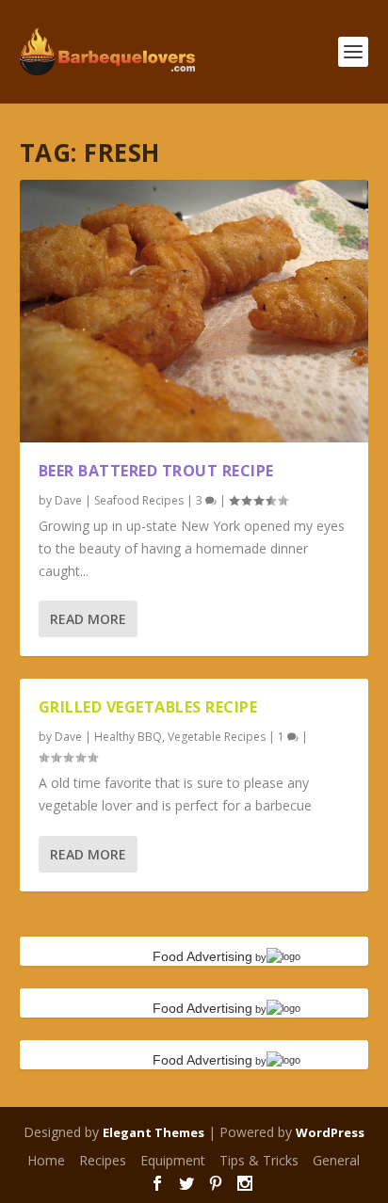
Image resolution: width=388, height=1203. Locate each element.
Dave (68, 500)
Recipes (102, 1160)
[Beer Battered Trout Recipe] (194, 311)
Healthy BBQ (128, 737)
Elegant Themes (153, 1132)
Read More (88, 619)
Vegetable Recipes (217, 737)
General (336, 1160)
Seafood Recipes (139, 500)
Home (46, 1160)
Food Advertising (202, 956)
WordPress (330, 1132)
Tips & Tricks (259, 1160)
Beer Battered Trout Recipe (156, 470)
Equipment (172, 1160)
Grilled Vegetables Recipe (148, 707)
